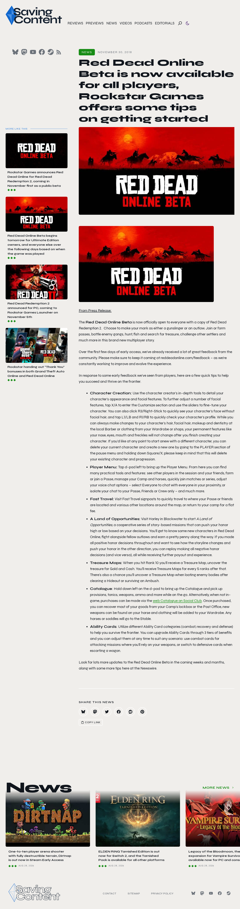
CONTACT (109, 893)
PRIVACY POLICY (162, 893)
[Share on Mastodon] (95, 711)
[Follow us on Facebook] (42, 52)
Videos (126, 23)
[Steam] (229, 893)
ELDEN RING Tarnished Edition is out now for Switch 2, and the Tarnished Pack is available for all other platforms (131, 856)
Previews (95, 23)
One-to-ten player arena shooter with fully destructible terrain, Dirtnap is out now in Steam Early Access (39, 856)
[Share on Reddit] (130, 711)
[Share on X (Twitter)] (106, 711)
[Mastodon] (202, 893)
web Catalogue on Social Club (177, 600)
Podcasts (143, 23)
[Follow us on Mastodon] (24, 52)
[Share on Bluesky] (83, 711)
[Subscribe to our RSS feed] (58, 52)
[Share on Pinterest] (142, 711)
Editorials (164, 23)
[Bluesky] (193, 893)
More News (216, 787)
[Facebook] (220, 893)
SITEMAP (134, 893)
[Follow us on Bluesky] (15, 52)
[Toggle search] (180, 23)
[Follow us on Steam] (51, 52)
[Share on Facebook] (118, 711)
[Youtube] (211, 893)
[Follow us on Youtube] (33, 52)
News (111, 23)
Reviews (75, 23)
